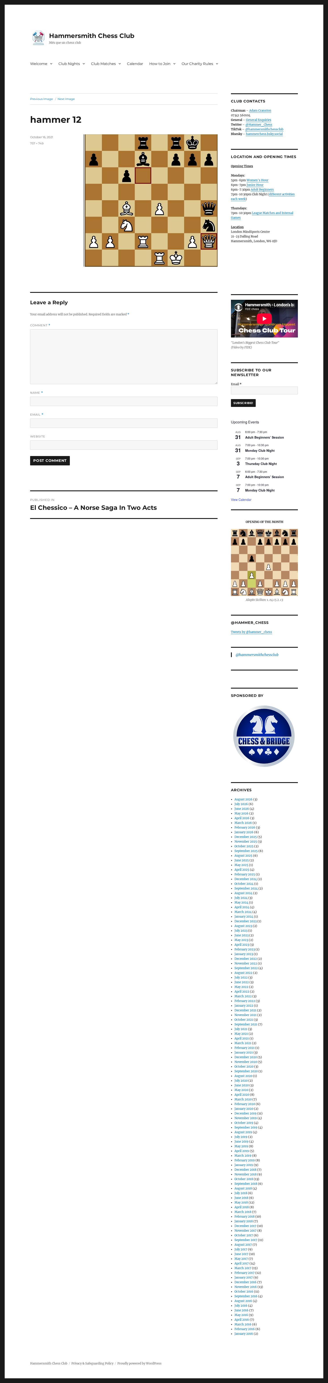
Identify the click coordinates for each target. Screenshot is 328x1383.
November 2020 (246, 1062)
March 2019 (243, 1156)
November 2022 (246, 963)
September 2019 (246, 1127)
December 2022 (246, 959)
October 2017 (244, 1235)
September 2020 (246, 1071)
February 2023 (245, 949)
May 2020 (241, 1090)
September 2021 (246, 1024)
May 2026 (242, 813)
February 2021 (245, 1048)
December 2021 (245, 1010)
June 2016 (242, 1310)
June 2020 (242, 1085)
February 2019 (245, 1160)
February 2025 (245, 874)
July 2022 (241, 977)
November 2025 (246, 842)
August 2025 (243, 856)
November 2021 (246, 1015)
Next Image (66, 99)
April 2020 (242, 1095)
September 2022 (246, 968)
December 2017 (245, 1226)
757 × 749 (37, 143)
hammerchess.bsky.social (264, 134)
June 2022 (242, 982)
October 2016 (244, 1291)
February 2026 (245, 827)
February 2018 (245, 1216)
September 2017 (246, 1240)
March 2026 (243, 823)
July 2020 (241, 1081)
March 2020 (243, 1099)
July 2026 (241, 804)
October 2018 (244, 1179)
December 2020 (246, 1057)
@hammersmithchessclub (264, 129)
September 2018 (246, 1184)
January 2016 (244, 1334)
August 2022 (243, 973)
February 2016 (245, 1329)
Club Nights (69, 64)
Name (36, 393)
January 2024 (244, 917)
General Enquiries (258, 120)
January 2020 (244, 1109)
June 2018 (241, 1198)
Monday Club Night (260, 450)
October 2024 (244, 884)
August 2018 (243, 1188)
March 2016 (243, 1324)
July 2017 (241, 1249)
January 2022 (244, 1006)
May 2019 (241, 1146)
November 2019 (246, 1118)
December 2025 (246, 837)
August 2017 (243, 1245)
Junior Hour (255, 185)
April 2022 (242, 992)
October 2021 (244, 1020)
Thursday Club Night (261, 463)
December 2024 (246, 879)
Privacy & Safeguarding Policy (92, 1363)
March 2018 (243, 1212)
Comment (40, 325)
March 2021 (243, 1043)
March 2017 (243, 1268)
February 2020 (245, 1104)
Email (37, 415)
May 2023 (241, 940)
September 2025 (246, 851)
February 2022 (245, 1001)
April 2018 (242, 1207)
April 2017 (242, 1263)
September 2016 (246, 1296)
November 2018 (246, 1174)
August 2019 (243, 1132)
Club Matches (103, 64)
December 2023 (246, 921)
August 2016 (243, 1301)
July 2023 (241, 931)
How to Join (159, 64)
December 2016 (246, 1282)
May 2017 (241, 1259)
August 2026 (244, 799)
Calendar (135, 64)
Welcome (38, 64)
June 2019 (242, 1141)
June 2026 (242, 809)
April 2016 (242, 1320)
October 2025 (244, 846)
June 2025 (242, 860)
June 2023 (242, 935)
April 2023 (242, 945)
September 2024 (246, 888)
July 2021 (241, 1029)
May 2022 (241, 987)
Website (37, 436)
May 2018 (241, 1202)
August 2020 (243, 1076)
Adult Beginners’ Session (264, 437)
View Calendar (241, 499)
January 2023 (244, 954)
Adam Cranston (260, 110)
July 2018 (241, 1193)
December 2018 (245, 1170)
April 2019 (242, 1151)
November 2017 (246, 1231)
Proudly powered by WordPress (139, 1363)
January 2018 (244, 1221)
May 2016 (241, 1315)
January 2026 (244, 832)
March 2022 (243, 996)
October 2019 (244, 1123)
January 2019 (244, 1165)
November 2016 (246, 1287)
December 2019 (246, 1113)
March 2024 (243, 912)
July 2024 (241, 898)
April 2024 (242, 907)
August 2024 (243, 893)
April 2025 (242, 870)
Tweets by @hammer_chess (251, 632)
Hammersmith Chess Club (91, 36)
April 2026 (242, 818)
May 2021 (241, 1034)
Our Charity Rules (197, 64)
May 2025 (241, 865)
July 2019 (241, 1137)
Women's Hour (257, 180)
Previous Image (41, 99)
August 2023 (243, 926)
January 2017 (244, 1277)
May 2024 (241, 902)
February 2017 (245, 1273)
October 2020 (244, 1066)
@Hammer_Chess (258, 125)
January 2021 (244, 1052)
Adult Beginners (262, 190)
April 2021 (242, 1038)
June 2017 (241, 1254)
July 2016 (241, 1306)
